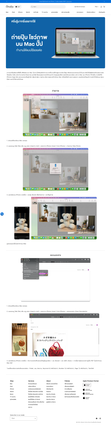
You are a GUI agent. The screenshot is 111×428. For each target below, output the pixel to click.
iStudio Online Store (86, 422)
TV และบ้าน (12, 396)
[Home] (9, 6)
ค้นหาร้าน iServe (50, 399)
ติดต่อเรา (48, 391)
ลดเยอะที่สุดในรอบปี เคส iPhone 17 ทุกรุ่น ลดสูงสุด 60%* (55, 1)
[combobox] (48, 6)
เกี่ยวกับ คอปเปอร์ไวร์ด (52, 383)
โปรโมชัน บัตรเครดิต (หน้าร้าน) (35, 394)
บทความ (30, 407)
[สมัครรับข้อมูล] (35, 418)
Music (11, 394)
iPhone (12, 389)
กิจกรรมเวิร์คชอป (32, 383)
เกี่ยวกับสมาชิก (49, 389)
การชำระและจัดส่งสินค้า (70, 391)
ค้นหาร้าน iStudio (50, 394)
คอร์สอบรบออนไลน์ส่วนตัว (34, 389)
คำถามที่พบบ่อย (68, 389)
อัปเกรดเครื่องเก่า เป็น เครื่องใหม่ (36, 402)
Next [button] (104, 1)
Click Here (69, 1)
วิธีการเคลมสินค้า (69, 383)
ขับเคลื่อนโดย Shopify (96, 422)
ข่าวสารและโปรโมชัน (33, 404)
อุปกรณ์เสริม (13, 399)
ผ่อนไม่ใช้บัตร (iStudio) (34, 396)
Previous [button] (7, 1)
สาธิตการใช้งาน (32, 386)
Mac (11, 383)
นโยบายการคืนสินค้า (69, 386)
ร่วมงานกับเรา (49, 386)
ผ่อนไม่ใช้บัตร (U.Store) (34, 399)
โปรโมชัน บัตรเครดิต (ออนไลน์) (35, 391)
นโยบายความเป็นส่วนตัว (70, 394)
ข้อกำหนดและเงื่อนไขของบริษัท (72, 396)
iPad (11, 386)
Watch (12, 391)
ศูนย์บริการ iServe (51, 402)
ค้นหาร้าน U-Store (51, 396)
